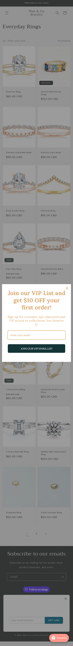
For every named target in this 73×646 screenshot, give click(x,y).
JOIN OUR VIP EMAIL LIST (36, 348)
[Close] (67, 288)
